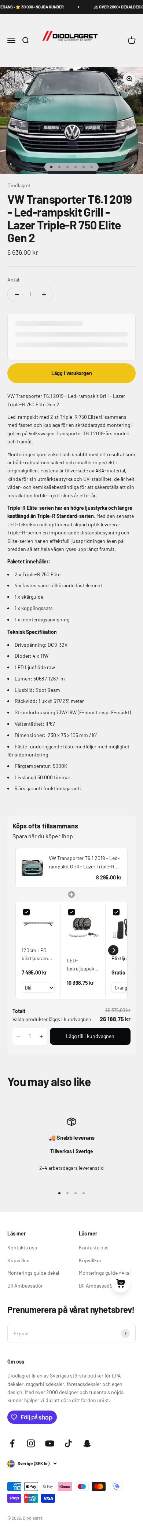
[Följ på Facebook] (12, 1443)
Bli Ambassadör (25, 1285)
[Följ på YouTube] (50, 1443)
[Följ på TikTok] (68, 1443)
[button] (113, 950)
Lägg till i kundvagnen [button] (90, 1036)
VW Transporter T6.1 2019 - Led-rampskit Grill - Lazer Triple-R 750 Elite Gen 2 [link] (84, 863)
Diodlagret (18, 185)
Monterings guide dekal (33, 1273)
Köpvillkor (18, 1260)
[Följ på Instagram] (31, 1443)
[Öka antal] (44, 294)
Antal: (14, 279)
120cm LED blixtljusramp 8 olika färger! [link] (37, 955)
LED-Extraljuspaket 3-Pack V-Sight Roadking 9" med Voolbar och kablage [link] (83, 965)
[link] (32, 868)
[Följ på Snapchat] (87, 1443)
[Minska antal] (17, 294)
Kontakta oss (22, 1247)
